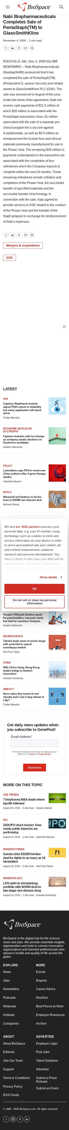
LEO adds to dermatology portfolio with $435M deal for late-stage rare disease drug (22, 887)
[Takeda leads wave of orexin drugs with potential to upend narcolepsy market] (57, 643)
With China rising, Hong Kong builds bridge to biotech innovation (21, 670)
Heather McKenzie (12, 447)
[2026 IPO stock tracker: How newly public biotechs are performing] (57, 823)
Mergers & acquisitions (23, 245)
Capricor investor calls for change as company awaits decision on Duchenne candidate (23, 439)
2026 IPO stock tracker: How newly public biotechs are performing (22, 828)
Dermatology (12, 878)
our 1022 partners (28, 526)
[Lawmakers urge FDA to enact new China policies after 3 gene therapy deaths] (57, 473)
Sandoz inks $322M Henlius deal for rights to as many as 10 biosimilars (24, 857)
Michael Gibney (11, 504)
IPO (5, 820)
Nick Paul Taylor (11, 652)
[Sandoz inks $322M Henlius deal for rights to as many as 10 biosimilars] (57, 853)
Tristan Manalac (11, 417)
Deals (7, 492)
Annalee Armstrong (13, 678)
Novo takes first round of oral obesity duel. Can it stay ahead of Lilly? (23, 697)
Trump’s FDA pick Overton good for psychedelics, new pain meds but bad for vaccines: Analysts (23, 618)
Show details (48, 577)
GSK (9, 257)
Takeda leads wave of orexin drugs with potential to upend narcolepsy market (24, 644)
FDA (5, 398)
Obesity (8, 689)
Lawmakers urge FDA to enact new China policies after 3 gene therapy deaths (24, 473)
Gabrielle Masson (12, 481)
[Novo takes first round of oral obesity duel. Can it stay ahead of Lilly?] (57, 696)
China (7, 662)
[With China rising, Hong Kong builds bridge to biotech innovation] (57, 669)
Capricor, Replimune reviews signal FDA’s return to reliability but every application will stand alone (22, 408)
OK (34, 588)
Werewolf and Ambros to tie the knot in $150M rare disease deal (22, 498)
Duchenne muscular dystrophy (17, 430)
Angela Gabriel (44, 808)
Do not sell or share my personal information (34, 601)
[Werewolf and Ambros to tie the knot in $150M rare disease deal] (57, 499)
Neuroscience (13, 636)
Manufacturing (14, 849)
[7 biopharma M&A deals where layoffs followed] (57, 798)
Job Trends (11, 794)
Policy (7, 465)
